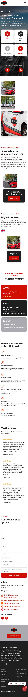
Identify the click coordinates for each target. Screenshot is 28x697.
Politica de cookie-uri (19, 677)
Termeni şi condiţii (21, 669)
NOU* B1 (3, 672)
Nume (2, 531)
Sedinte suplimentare (6, 561)
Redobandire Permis (5, 680)
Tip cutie (3, 554)
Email (2, 546)
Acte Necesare (5, 677)
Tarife (3, 674)
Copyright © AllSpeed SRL (8, 691)
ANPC (17, 680)
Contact (3, 686)
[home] (4, 3)
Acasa (3, 669)
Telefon (3, 538)
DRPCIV (3, 684)
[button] (25, 3)
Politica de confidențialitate (21, 672)
